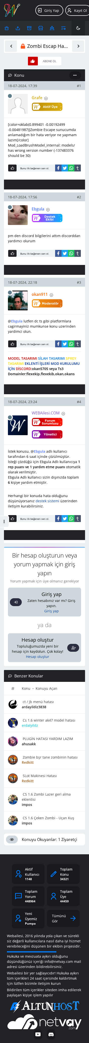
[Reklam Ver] (40, 28)
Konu (26, 688)
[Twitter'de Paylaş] (65, 168)
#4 (79, 401)
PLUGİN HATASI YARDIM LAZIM (47, 738)
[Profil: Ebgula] (18, 215)
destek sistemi (47, 501)
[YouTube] (38, 1034)
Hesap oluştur (37, 656)
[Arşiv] (29, 28)
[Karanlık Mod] (78, 28)
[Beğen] (12, 168)
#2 (79, 197)
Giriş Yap (51, 10)
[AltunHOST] (44, 1006)
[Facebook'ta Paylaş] (58, 168)
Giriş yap (51, 611)
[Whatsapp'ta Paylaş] (71, 168)
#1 (79, 85)
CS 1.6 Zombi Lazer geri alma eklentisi (46, 797)
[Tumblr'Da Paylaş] (77, 168)
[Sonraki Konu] (78, 46)
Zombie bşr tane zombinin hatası (50, 757)
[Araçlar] (63, 28)
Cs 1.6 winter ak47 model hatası (48, 720)
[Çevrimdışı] (10, 96)
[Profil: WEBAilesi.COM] (18, 425)
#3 (79, 282)
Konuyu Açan (46, 688)
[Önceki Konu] (11, 46)
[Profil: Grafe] (18, 104)
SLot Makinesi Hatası (39, 775)
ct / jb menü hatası (38, 701)
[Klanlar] (52, 28)
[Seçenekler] (75, 75)
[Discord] (51, 1034)
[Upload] (6, 28)
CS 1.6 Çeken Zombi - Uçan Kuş (48, 818)
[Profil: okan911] (18, 300)
